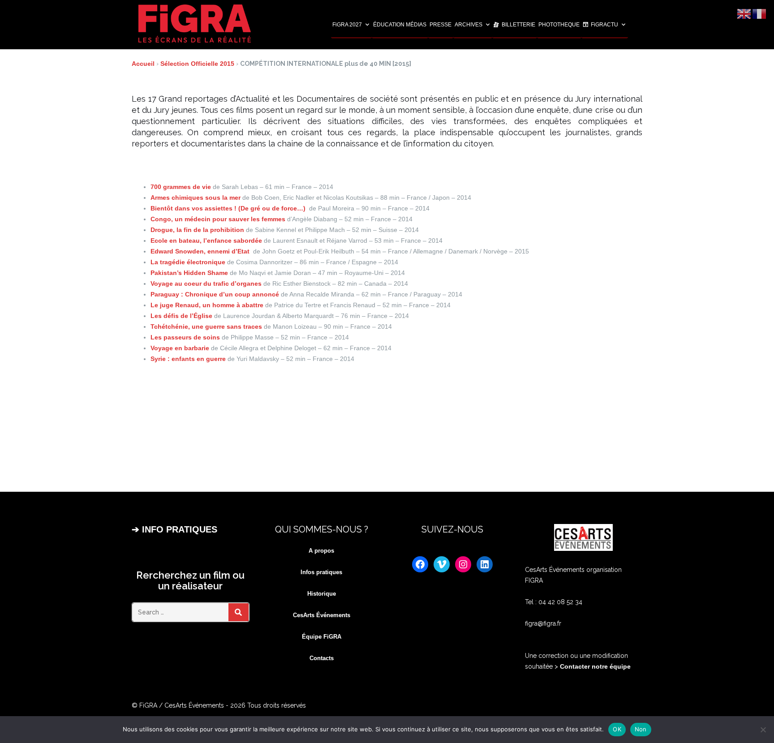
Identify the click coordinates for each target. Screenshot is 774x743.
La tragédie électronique (188, 262)
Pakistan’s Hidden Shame (190, 272)
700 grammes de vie (181, 186)
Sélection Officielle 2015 (197, 63)
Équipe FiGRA (321, 636)
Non (641, 729)
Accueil (143, 63)
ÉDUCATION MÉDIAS (399, 24)
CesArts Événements (321, 615)
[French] (759, 13)
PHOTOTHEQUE (559, 24)
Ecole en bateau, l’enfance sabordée (207, 240)
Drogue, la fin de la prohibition (198, 229)
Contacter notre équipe (594, 666)
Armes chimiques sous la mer (196, 197)
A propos (321, 550)
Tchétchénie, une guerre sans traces (207, 326)
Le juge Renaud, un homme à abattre (207, 305)
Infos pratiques (321, 572)
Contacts (322, 658)
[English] (744, 13)
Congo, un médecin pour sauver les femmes (218, 219)
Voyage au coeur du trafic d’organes (206, 283)
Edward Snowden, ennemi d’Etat (201, 251)
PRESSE (441, 24)
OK (617, 729)
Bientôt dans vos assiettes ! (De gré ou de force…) (229, 208)
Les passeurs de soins (186, 337)
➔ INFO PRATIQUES (174, 529)
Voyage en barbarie (180, 348)
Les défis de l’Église (182, 315)
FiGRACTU (604, 24)
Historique (321, 593)
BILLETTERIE (518, 24)
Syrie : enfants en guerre (189, 358)
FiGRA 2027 (347, 24)
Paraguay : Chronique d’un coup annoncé (215, 294)
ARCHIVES (468, 24)
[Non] (762, 729)
